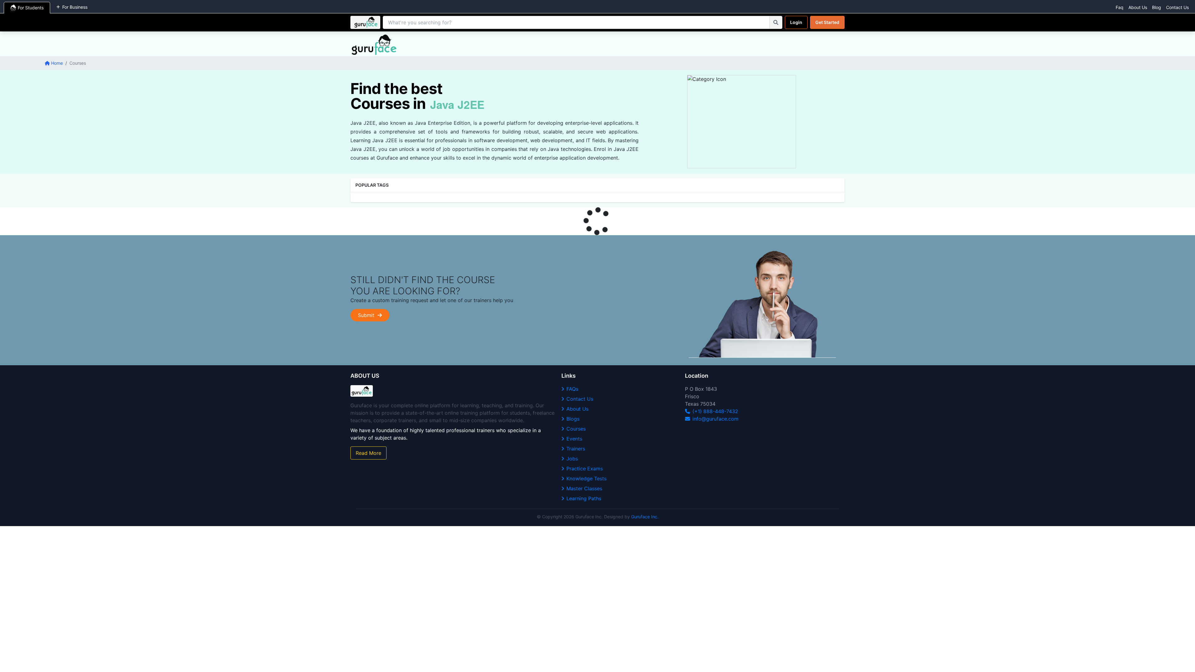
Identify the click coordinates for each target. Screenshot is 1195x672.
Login (796, 22)
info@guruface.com (715, 419)
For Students (31, 7)
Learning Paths (583, 498)
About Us (1137, 7)
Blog (1156, 7)
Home (57, 63)
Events (574, 439)
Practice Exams (584, 468)
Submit (367, 315)
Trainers (575, 449)
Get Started (827, 22)
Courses (576, 429)
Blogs (572, 419)
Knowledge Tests (586, 478)
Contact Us (1177, 7)
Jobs (572, 458)
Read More (368, 453)
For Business (74, 7)
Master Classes (584, 488)
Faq (1119, 7)
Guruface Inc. (644, 516)
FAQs (572, 389)
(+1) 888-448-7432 (715, 411)
